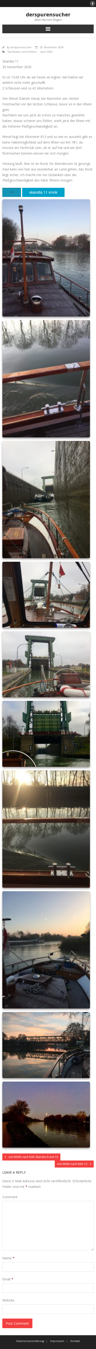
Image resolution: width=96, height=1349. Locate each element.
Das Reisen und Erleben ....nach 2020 (29, 51)
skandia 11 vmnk (43, 192)
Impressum (57, 1341)
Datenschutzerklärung (30, 1341)
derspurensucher (21, 47)
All (12, 192)
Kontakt (75, 1341)
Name (8, 1258)
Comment (9, 1197)
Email (7, 1279)
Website (8, 1300)
